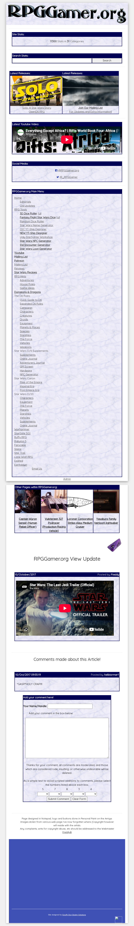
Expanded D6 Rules (31, 303)
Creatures (26, 315)
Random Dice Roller (32, 221)
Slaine (17, 449)
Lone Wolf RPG (23, 457)
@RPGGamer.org (68, 170)
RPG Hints (20, 276)
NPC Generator (29, 374)
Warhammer (21, 429)
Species (24, 331)
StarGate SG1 (22, 433)
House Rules (27, 284)
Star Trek (19, 453)
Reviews (19, 268)
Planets (24, 409)
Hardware (26, 370)
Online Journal (28, 358)
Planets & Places (30, 327)
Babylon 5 (20, 441)
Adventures (27, 280)
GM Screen (26, 366)
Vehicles (25, 343)
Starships (25, 335)
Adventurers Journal (32, 362)
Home (18, 197)
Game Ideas (27, 288)
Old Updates (27, 205)
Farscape (20, 445)
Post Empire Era (29, 390)
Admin (67, 479)
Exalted (18, 460)
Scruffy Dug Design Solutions (74, 915)
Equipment (26, 323)
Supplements (28, 354)
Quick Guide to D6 (31, 300)
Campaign (26, 307)
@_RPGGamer (69, 177)
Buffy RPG (20, 437)
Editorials (25, 201)
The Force (26, 339)
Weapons (26, 347)
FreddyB (67, 832)
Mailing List (21, 264)
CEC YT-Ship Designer (33, 229)
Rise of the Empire (31, 382)
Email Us (37, 468)
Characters (27, 311)
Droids (24, 319)
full (39, 213)
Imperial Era (27, 386)
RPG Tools (20, 209)
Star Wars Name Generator (36, 225)
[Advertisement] (67, 872)
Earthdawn (20, 464)
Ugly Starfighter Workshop (36, 237)
